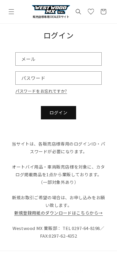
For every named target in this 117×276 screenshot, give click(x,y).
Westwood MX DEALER (65, 271)
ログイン (58, 112)
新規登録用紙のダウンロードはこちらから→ (58, 213)
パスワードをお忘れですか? (41, 91)
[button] (11, 11)
